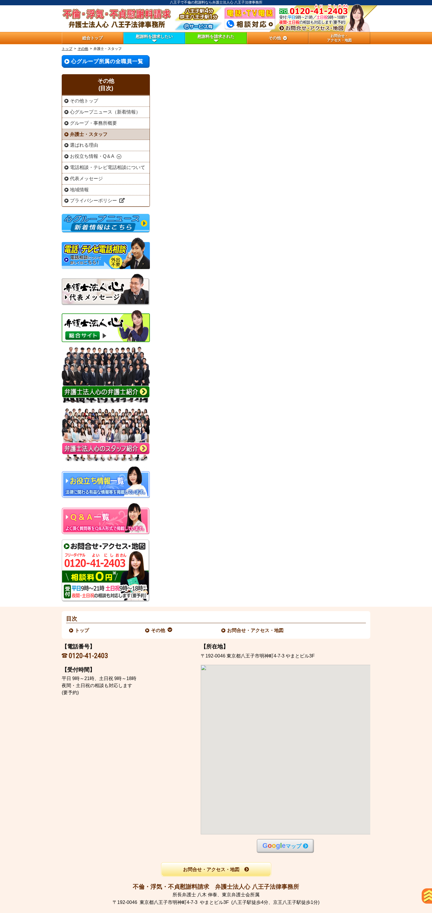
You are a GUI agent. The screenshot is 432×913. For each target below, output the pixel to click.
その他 (83, 49)
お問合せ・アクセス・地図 (256, 630)
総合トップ (92, 37)
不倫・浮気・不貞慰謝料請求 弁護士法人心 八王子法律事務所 (216, 887)
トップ (67, 49)
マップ (282, 845)
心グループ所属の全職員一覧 (107, 61)
